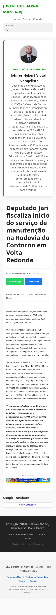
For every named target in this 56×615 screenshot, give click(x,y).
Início (17, 19)
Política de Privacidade (21, 534)
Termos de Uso (14, 577)
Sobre (26, 19)
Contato (38, 19)
